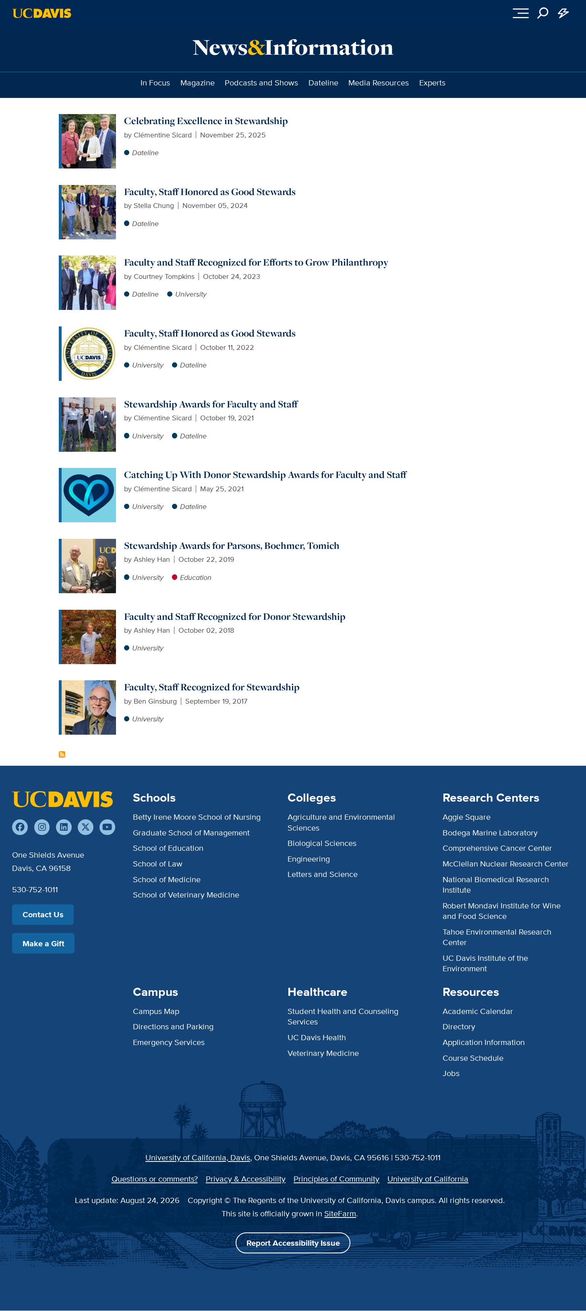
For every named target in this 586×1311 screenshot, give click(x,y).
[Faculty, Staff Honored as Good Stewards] (89, 190)
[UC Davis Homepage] (41, 13)
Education (195, 577)
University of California (427, 1178)
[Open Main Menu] (520, 13)
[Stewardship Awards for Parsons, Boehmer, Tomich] (89, 544)
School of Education (168, 848)
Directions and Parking (173, 1026)
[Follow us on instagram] (42, 827)
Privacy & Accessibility (246, 1178)
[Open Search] (543, 13)
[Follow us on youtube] (107, 827)
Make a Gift (43, 943)
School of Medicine (167, 879)
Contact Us (43, 914)
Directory (459, 1026)
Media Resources (378, 82)
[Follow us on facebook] (20, 827)
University (191, 294)
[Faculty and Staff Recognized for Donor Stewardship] (89, 615)
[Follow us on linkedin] (64, 827)
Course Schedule (473, 1058)
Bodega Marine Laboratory (490, 832)
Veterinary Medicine (323, 1053)
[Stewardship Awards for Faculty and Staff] (89, 402)
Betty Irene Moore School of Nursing (197, 817)
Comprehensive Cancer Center (497, 848)
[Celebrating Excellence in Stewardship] (89, 119)
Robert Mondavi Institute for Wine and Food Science (502, 911)
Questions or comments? (155, 1178)
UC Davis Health (317, 1037)
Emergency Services (169, 1042)
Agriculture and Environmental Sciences (341, 822)
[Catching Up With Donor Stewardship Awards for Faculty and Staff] (89, 473)
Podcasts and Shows (261, 82)
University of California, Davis (197, 1157)
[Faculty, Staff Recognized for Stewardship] (89, 685)
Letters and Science (323, 874)
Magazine (197, 82)
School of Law (157, 863)
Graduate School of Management (191, 832)
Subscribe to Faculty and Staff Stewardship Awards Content (62, 754)
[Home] (62, 798)
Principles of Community (336, 1178)
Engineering (309, 858)
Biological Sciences (322, 843)
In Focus (155, 82)
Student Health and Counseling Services (343, 1016)
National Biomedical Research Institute (496, 884)
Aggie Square (467, 817)
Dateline (323, 82)
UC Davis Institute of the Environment (485, 963)
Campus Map (156, 1011)
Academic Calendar (478, 1011)
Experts (432, 82)
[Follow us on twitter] (85, 827)
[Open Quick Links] (563, 13)
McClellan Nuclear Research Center (506, 863)
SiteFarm (340, 1213)
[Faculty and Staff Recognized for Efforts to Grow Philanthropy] (89, 260)
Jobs (451, 1073)
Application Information (484, 1042)
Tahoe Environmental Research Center (497, 937)
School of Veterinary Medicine (186, 894)
